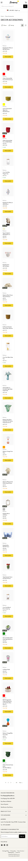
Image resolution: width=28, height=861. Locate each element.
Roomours (4, 45)
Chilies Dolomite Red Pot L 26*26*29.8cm (7, 141)
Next (20, 782)
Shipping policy (11, 852)
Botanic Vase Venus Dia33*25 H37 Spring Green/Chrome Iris (7, 421)
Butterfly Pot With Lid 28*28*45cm (8, 203)
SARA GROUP (16, 856)
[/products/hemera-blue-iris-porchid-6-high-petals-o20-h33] (8, 375)
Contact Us (18, 852)
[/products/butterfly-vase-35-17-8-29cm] (8, 252)
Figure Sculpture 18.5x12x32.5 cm (6, 233)
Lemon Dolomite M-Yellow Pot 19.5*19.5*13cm (7, 110)
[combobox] (12, 6)
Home (2, 16)
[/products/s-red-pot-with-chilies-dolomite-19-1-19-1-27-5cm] (8, 66)
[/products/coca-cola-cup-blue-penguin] (8, 160)
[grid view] (22, 25)
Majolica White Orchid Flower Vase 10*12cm (8, 482)
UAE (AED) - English (13, 10)
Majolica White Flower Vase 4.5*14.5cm (8, 295)
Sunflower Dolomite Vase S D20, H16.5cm (8, 327)
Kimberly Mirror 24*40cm (6, 514)
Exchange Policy (5, 851)
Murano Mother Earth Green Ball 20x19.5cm (8, 638)
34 (16, 782)
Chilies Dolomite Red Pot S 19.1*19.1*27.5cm (8, 79)
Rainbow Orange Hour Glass (8, 452)
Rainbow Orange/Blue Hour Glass (8, 733)
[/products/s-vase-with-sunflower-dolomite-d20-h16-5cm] (8, 315)
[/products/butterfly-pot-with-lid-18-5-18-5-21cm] (8, 36)
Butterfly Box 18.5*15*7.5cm (6, 546)
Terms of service (20, 851)
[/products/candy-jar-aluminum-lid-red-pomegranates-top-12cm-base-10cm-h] (8, 687)
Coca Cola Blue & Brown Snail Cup (7, 608)
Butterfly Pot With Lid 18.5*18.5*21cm (8, 48)
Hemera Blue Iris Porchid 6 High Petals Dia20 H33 (7, 389)
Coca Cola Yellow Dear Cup (8, 358)
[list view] (25, 25)
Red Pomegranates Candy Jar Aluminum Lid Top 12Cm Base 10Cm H (7, 702)
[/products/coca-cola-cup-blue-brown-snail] (8, 595)
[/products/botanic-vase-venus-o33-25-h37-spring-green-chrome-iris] (8, 407)
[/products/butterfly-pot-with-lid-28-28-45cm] (8, 190)
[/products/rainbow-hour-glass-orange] (8, 439)
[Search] (25, 6)
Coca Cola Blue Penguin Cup (6, 173)
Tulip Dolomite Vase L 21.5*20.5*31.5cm (7, 577)
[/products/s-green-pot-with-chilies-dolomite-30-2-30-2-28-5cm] (8, 753)
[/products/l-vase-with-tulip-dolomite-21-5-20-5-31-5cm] (8, 565)
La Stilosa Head (6, 669)
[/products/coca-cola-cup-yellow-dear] (8, 345)
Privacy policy (13, 851)
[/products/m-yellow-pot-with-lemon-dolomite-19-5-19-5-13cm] (8, 96)
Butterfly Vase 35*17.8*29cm (6, 265)
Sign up (22, 836)
